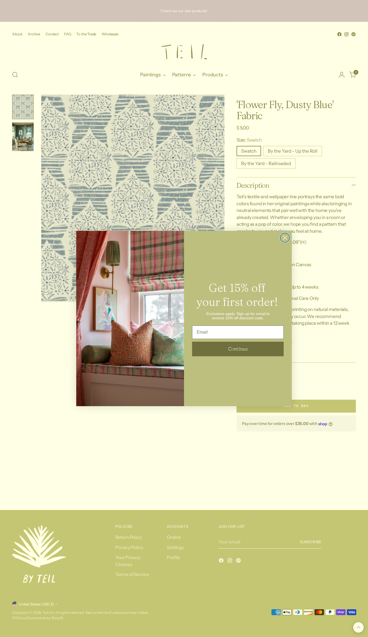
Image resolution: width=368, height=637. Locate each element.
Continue (238, 349)
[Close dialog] (285, 237)
